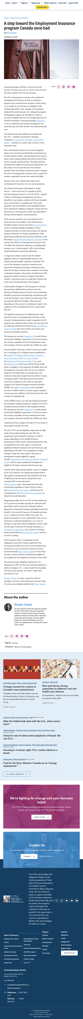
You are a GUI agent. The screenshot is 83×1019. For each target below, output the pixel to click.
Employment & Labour (9, 683)
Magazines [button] (35, 3)
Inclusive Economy (10, 952)
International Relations (11, 959)
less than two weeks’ (30, 532)
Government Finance (11, 955)
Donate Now (42, 7)
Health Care (45, 682)
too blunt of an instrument (32, 493)
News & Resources (11, 935)
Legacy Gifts (73, 3)
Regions (45, 932)
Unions (6, 942)
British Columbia (47, 939)
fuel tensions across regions (18, 490)
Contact (27, 856)
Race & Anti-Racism (30, 955)
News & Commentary (19, 17)
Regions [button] (24, 3)
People (63, 938)
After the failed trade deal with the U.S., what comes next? (31, 722)
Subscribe (62, 3)
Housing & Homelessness (10, 745)
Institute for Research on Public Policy (22, 361)
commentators (24, 387)
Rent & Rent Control (51, 745)
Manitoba (45, 946)
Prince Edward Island (38, 745)
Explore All (27, 963)
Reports (19, 683)
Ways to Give (66, 948)
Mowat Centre (12, 364)
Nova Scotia (46, 953)
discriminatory (11, 484)
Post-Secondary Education (32, 948)
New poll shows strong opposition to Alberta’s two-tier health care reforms (59, 688)
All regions (9, 980)
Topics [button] (14, 3)
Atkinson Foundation (15, 355)
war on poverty (40, 225)
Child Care (27, 945)
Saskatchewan (47, 942)
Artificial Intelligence (9, 730)
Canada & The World (9, 717)
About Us (64, 935)
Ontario (15, 643)
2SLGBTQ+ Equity (29, 952)
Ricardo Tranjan (11, 33)
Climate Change (7, 759)
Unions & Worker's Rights (29, 683)
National (45, 935)
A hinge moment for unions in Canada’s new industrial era (19, 688)
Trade (31, 717)
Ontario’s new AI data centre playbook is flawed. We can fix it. (32, 737)
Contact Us (65, 942)
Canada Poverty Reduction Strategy (27, 239)
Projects (64, 932)
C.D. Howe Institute (30, 358)
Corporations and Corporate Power (13, 947)
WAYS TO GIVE (39, 817)
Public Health (54, 682)
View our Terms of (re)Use (36, 1014)
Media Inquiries (50, 3)
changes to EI (29, 336)
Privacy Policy (48, 1014)
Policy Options (40, 584)
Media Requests (66, 945)
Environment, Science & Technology (26, 730)
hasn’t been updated (26, 551)
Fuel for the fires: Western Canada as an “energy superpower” (30, 764)
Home (7, 3)
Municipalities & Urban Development (31, 940)
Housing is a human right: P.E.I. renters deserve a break (30, 751)
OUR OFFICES (46, 856)
